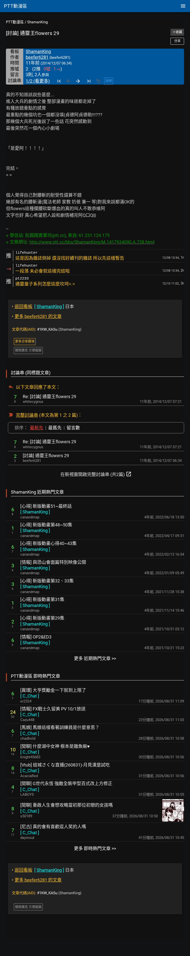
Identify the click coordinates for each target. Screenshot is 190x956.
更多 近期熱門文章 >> (95, 658)
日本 (43, 306)
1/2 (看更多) (38, 81)
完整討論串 (27, 415)
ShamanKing (37, 22)
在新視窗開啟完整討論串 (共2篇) (96, 474)
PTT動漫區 (15, 22)
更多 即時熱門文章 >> (95, 848)
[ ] (35, 511)
